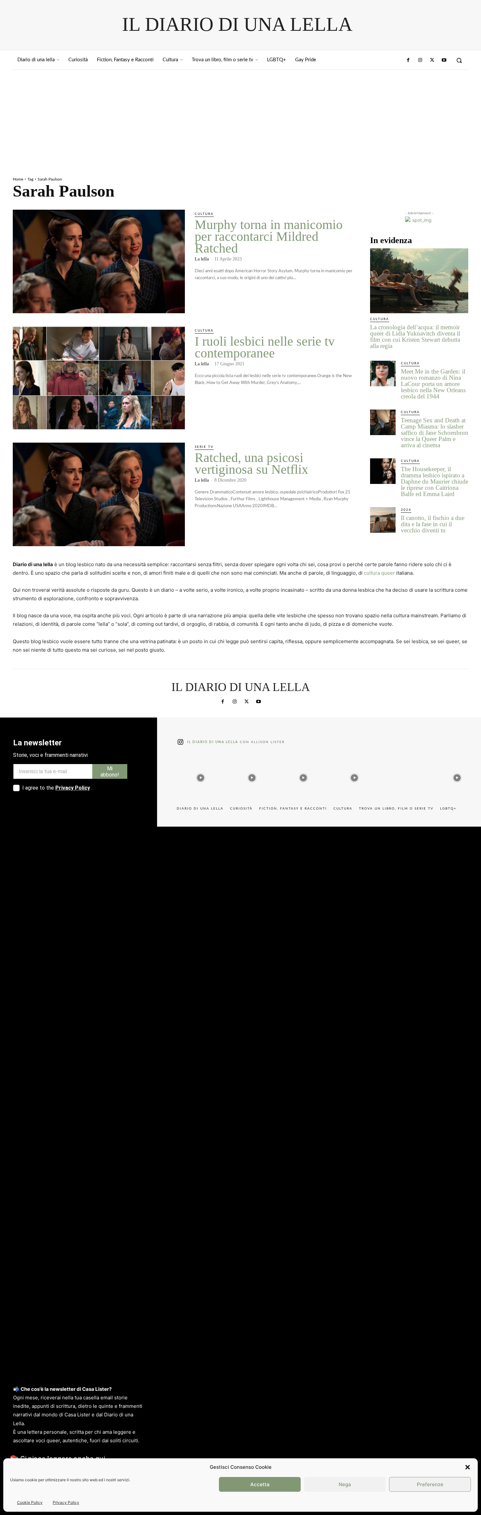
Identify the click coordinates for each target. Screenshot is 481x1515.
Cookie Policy (30, 1502)
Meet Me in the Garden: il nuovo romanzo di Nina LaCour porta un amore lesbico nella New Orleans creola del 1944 (433, 384)
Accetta (260, 1484)
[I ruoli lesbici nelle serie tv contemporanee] (99, 378)
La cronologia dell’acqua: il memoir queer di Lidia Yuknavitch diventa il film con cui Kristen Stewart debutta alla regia (415, 336)
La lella (202, 259)
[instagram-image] (201, 776)
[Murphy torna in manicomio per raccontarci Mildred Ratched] (99, 261)
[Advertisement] (240, 119)
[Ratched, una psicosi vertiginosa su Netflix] (99, 494)
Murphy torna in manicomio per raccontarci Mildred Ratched (269, 236)
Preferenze (430, 1484)
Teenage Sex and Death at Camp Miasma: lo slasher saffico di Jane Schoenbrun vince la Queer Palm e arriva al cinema (434, 433)
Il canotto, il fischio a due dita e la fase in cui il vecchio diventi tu (432, 524)
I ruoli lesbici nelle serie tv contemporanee (265, 347)
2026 (406, 509)
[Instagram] (420, 60)
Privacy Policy (66, 1502)
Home (18, 179)
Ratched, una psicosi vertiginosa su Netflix (251, 463)
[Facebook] (408, 60)
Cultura (204, 214)
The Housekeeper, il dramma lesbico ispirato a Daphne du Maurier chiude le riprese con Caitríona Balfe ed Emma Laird (434, 481)
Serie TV (204, 447)
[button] (467, 1467)
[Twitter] (432, 60)
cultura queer (379, 573)
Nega (345, 1484)
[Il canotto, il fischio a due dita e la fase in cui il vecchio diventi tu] (383, 520)
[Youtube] (444, 60)
